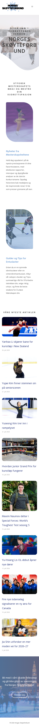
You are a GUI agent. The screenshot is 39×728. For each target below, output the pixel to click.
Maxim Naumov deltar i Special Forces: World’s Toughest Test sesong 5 (16, 520)
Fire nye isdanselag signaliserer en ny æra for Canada (17, 604)
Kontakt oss (19, 695)
